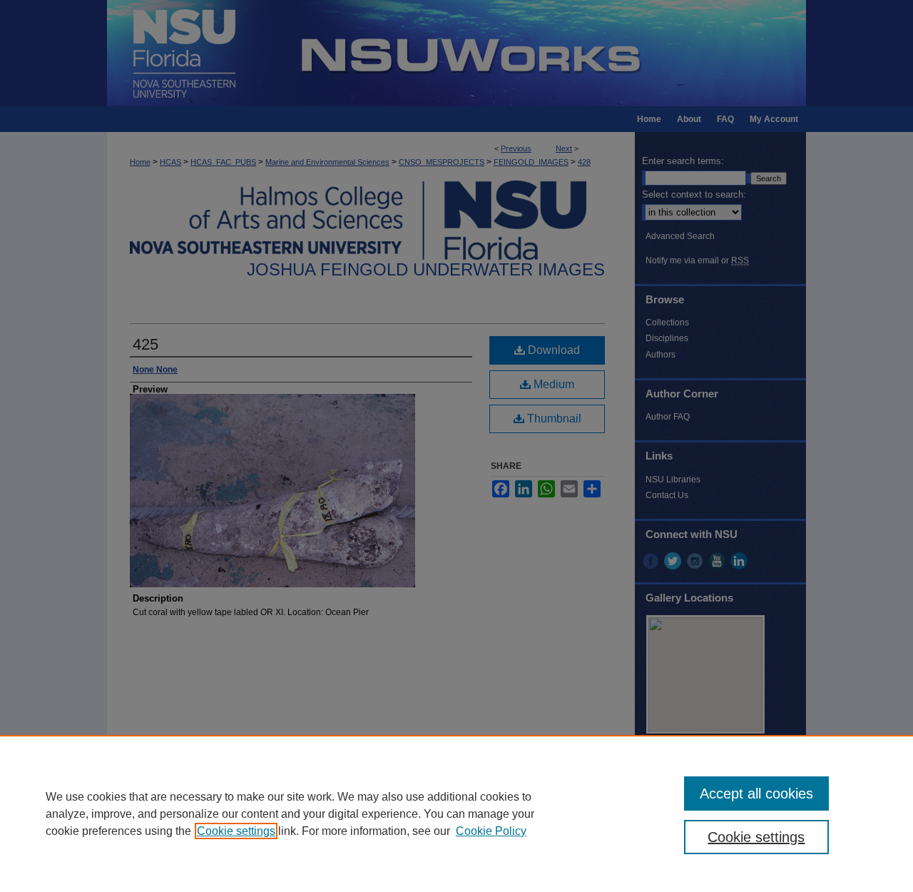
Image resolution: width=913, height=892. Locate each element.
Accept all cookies (756, 793)
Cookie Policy (491, 831)
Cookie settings (236, 831)
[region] (456, 813)
